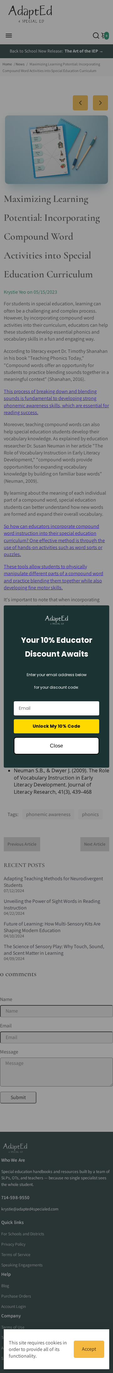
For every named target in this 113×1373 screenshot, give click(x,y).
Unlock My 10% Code (56, 726)
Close (56, 745)
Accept (89, 1349)
